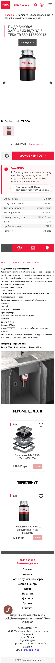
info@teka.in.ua (31, 649)
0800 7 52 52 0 (21, 4)
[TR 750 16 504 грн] (9, 135)
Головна (10, 14)
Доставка (27, 598)
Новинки (27, 593)
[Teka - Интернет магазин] (5, 5)
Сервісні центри (27, 584)
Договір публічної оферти (27, 579)
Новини (27, 588)
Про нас (27, 603)
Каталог (27, 574)
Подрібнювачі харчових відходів (23, 18)
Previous (4, 82)
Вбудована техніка (40, 14)
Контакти (27, 608)
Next (50, 82)
